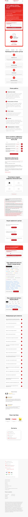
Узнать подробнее (14, 227)
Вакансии (6, 483)
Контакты (6, 482)
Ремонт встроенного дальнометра (13, 215)
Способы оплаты (7, 489)
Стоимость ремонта (7, 479)
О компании (6, 484)
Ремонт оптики (7, 213)
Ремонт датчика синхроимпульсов (13, 213)
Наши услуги (6, 487)
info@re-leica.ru (11, 435)
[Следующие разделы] (22, 50)
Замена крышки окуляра (13, 214)
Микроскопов (13, 494)
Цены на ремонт (14, 41)
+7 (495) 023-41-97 (16, 0)
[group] (8, 419)
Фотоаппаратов (7, 494)
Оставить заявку (16, 291)
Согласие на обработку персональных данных (11, 488)
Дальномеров (13, 495)
